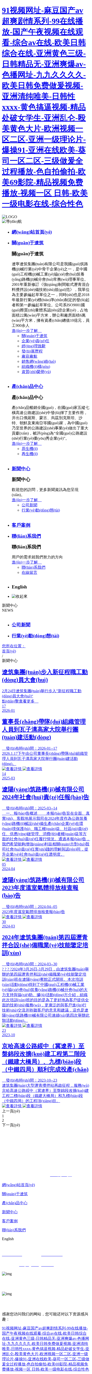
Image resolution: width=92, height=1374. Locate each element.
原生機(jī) (30, 449)
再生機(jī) (30, 454)
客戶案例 (21, 525)
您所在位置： (14, 648)
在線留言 (29, 572)
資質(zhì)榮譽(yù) (36, 372)
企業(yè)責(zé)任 (35, 341)
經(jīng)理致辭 (34, 346)
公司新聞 (29, 505)
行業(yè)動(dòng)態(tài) (41, 510)
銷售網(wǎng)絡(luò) (39, 361)
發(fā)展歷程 (32, 351)
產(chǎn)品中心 (27, 386)
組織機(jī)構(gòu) (36, 366)
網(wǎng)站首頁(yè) (32, 231)
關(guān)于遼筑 (28, 242)
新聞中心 (21, 468)
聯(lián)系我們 (26, 536)
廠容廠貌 (29, 356)
